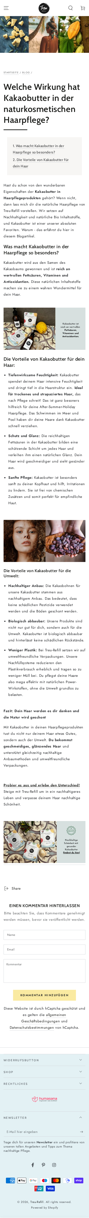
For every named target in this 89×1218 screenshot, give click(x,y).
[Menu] (6, 8)
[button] (70, 8)
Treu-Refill (37, 1202)
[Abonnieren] (82, 1132)
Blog (26, 72)
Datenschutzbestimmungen (32, 1027)
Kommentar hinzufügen (44, 995)
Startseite (11, 72)
